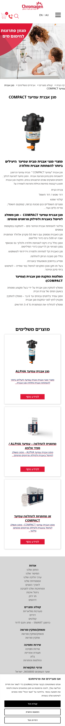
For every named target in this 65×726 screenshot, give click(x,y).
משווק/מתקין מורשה (32, 629)
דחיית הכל (32, 720)
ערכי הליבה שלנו (33, 577)
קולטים (32, 618)
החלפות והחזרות (32, 660)
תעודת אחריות (33, 652)
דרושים (32, 600)
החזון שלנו (32, 569)
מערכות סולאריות (32, 611)
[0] (4, 18)
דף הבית (60, 85)
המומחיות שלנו (32, 581)
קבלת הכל (32, 703)
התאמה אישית (32, 711)
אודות (32, 565)
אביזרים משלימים (26, 85)
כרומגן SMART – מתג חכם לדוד (32, 622)
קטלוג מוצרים (46, 85)
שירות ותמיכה (32, 645)
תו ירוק (32, 596)
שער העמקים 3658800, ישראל (32, 671)
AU (47, 15)
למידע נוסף (32, 396)
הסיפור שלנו (32, 573)
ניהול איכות (32, 592)
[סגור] (58, 15)
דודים (32, 615)
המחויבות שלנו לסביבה (32, 588)
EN (41, 15)
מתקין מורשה (32, 637)
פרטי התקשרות (32, 667)
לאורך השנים (32, 584)
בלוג (32, 656)
